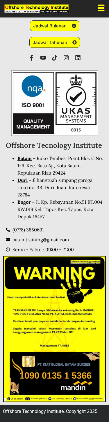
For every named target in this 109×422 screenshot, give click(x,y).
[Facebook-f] (31, 58)
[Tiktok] (55, 58)
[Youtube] (43, 58)
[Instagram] (66, 58)
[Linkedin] (78, 58)
